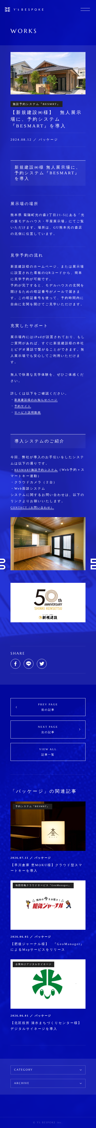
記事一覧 (48, 752)
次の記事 (48, 729)
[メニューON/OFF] (85, 9)
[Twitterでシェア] (42, 664)
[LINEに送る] (28, 664)
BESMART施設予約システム (36, 469)
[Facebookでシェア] (15, 664)
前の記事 (48, 707)
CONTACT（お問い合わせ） (32, 507)
